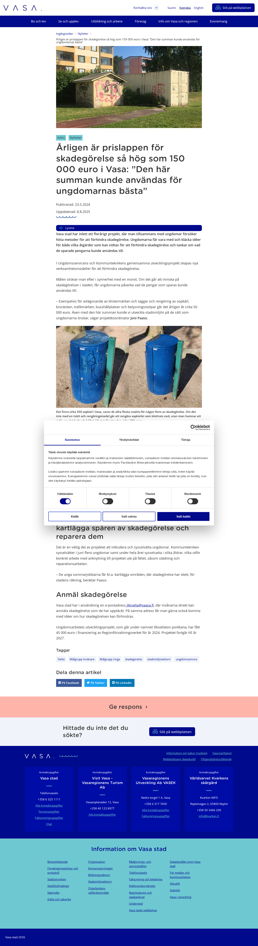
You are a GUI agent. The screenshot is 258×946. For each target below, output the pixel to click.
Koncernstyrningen (100, 868)
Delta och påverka (59, 899)
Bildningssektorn (99, 875)
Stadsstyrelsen (56, 879)
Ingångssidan (64, 33)
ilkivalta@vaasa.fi (140, 605)
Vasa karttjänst (222, 753)
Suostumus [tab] (72, 439)
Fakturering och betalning (145, 879)
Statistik (175, 890)
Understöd (136, 903)
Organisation (96, 862)
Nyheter (83, 33)
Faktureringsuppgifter (49, 818)
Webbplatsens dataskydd (179, 759)
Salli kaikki (183, 516)
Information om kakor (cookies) (186, 753)
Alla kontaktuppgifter (49, 805)
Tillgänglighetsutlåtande (216, 759)
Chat (49, 824)
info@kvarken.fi (209, 816)
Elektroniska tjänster (142, 886)
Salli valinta (129, 516)
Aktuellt (175, 883)
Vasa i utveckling (180, 897)
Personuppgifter (49, 811)
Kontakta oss (143, 8)
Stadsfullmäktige (58, 886)
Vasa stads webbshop (143, 910)
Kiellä (74, 516)
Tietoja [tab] (185, 439)
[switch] (107, 501)
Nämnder (53, 893)
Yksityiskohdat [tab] (129, 439)
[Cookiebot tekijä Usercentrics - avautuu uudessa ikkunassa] (193, 427)
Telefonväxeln (138, 873)
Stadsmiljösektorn (100, 881)
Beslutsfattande (57, 862)
